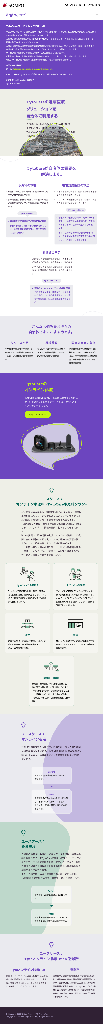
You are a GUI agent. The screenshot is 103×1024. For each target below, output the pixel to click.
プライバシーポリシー (42, 1014)
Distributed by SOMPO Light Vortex (19, 1014)
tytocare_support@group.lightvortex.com (33, 69)
